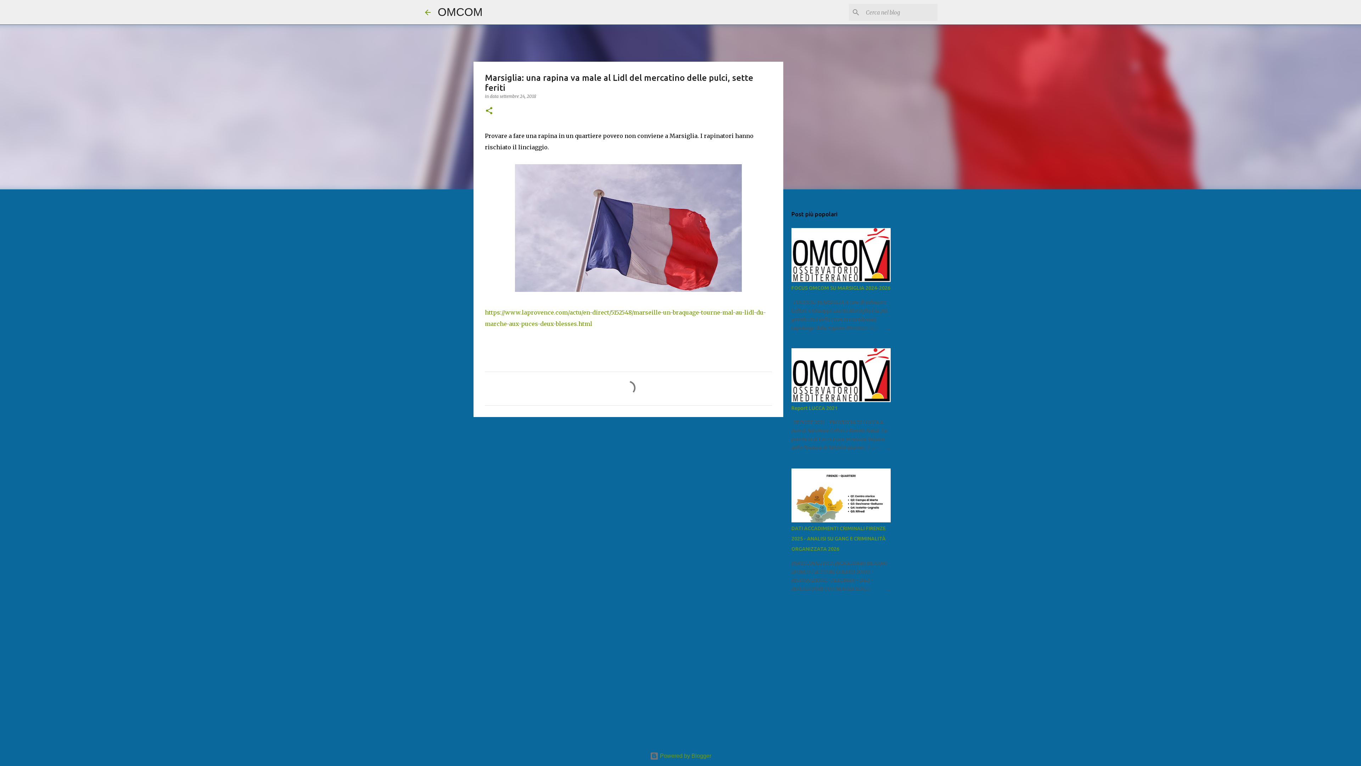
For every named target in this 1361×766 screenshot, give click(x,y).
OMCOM (460, 12)
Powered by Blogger (685, 756)
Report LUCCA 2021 (814, 408)
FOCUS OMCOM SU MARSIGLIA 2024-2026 (840, 288)
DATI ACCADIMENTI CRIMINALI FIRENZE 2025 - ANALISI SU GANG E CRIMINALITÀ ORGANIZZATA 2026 (838, 539)
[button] (489, 111)
